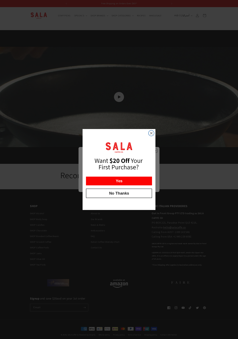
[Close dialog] (151, 133)
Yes (119, 181)
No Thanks (119, 193)
